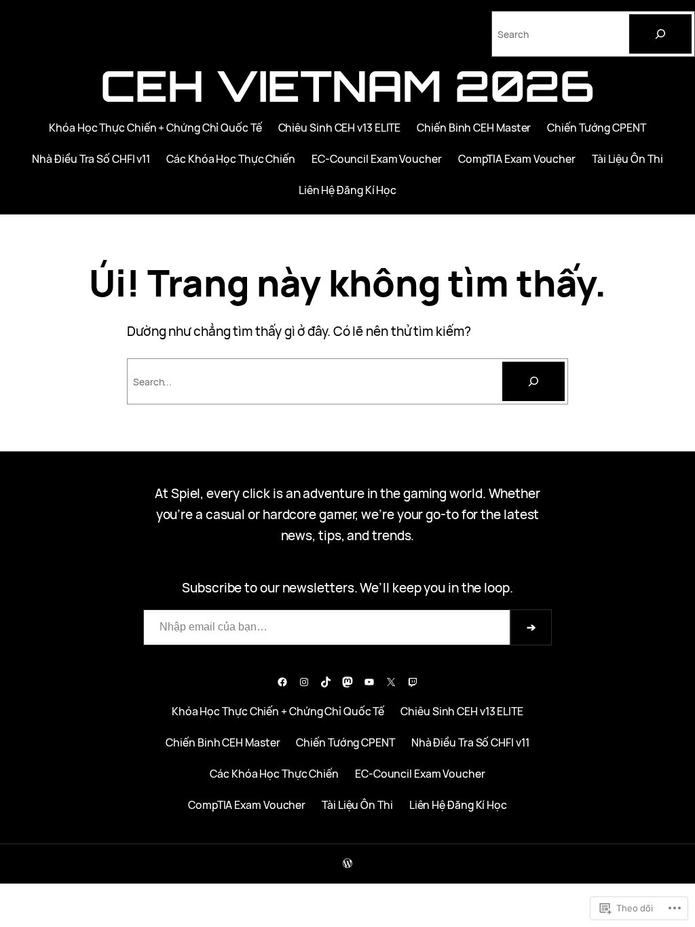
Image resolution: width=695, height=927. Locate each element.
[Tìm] (533, 381)
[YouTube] (369, 682)
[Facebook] (282, 682)
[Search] (660, 34)
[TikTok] (325, 682)
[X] (391, 682)
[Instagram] (304, 682)
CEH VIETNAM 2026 (347, 85)
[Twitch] (412, 682)
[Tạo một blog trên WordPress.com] (347, 863)
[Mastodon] (347, 682)
